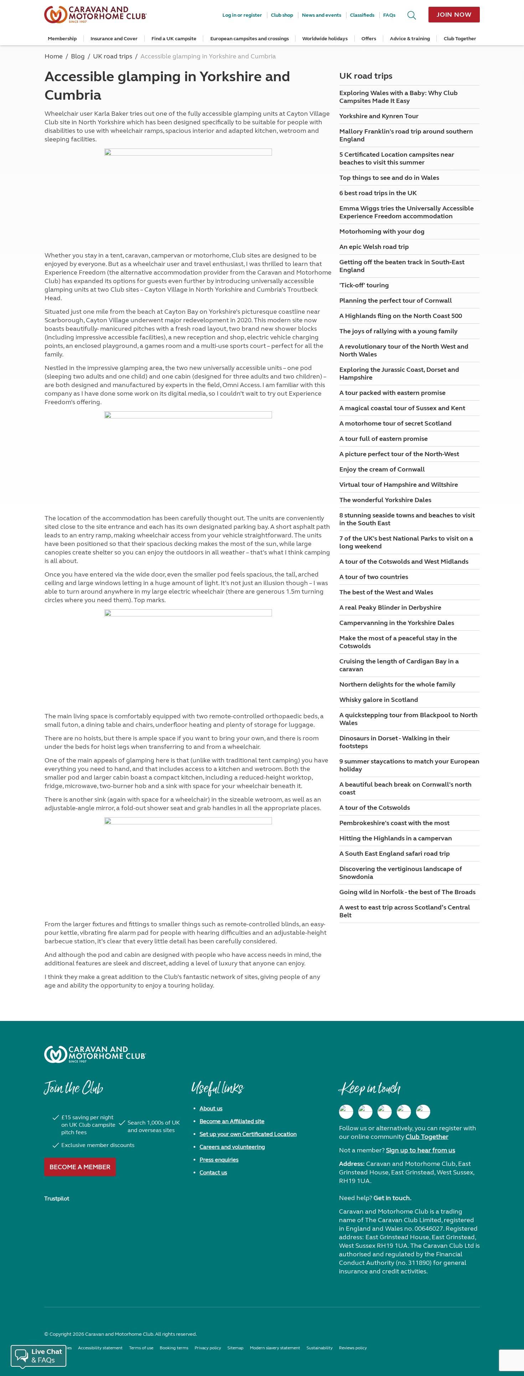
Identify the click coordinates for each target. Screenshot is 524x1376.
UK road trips (365, 76)
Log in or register (242, 15)
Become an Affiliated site (232, 1121)
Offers (368, 39)
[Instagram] (365, 1112)
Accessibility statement (100, 1347)
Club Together (460, 39)
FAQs (389, 15)
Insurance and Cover (114, 39)
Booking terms (174, 1347)
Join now (454, 15)
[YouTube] (404, 1112)
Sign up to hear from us (420, 1150)
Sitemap (235, 1347)
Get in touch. (392, 1198)
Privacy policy (208, 1347)
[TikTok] (423, 1112)
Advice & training (410, 39)
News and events (321, 15)
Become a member (80, 1167)
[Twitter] (384, 1112)
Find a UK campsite (173, 39)
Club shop (282, 15)
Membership (62, 39)
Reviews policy (353, 1347)
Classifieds (362, 15)
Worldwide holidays (325, 39)
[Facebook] (346, 1112)
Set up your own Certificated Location (248, 1134)
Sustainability (320, 1347)
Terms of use (141, 1347)
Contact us (213, 1172)
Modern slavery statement (275, 1347)
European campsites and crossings (249, 39)
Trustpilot (56, 1198)
